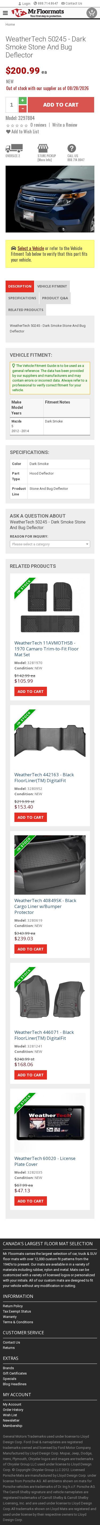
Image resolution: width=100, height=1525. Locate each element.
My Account (12, 1404)
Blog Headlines (14, 1384)
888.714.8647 (48, 3)
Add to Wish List (24, 131)
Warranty (10, 1317)
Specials (9, 1379)
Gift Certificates (15, 1373)
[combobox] (50, 544)
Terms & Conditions (18, 1322)
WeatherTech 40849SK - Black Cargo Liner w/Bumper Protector (45, 906)
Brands (8, 1368)
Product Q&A (55, 298)
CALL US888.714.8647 (76, 157)
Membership (12, 1426)
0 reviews (38, 124)
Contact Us (74, 3)
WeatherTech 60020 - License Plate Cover (44, 1161)
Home (10, 24)
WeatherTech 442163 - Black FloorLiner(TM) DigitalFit (44, 777)
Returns (9, 1348)
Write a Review (64, 124)
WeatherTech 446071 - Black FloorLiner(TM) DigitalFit (44, 1035)
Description (19, 286)
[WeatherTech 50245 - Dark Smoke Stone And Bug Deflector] (50, 199)
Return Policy (13, 1306)
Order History (13, 1410)
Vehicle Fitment (52, 286)
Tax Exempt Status (17, 1311)
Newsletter (11, 1420)
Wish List (10, 1415)
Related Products (25, 309)
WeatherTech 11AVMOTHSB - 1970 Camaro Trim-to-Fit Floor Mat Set (46, 649)
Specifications (22, 298)
